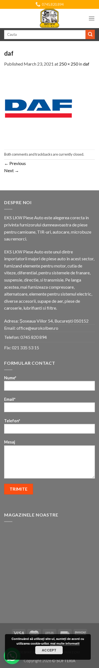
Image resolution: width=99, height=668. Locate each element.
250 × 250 (68, 63)
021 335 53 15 (25, 347)
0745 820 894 (33, 337)
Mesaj (9, 442)
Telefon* (12, 420)
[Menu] (91, 18)
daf (86, 63)
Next (11, 170)
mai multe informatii (64, 643)
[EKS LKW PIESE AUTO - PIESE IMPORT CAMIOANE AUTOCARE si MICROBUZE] (49, 18)
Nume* (10, 377)
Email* (9, 399)
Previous (15, 163)
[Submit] (90, 34)
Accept (49, 650)
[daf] (38, 107)
